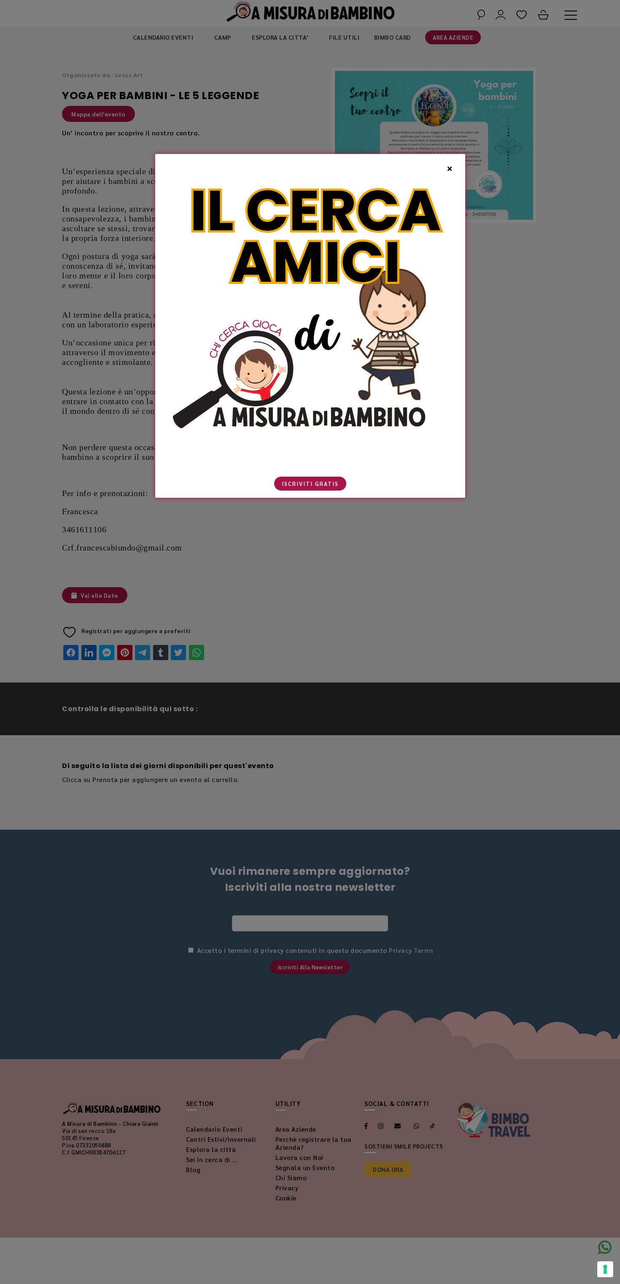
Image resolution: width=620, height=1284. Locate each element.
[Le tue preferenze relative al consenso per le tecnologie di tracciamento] (605, 1269)
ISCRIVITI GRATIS (310, 483)
